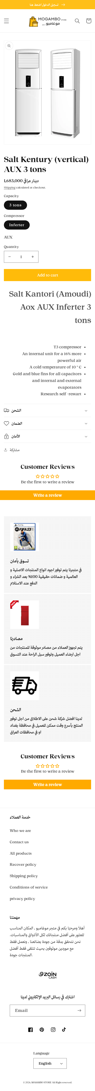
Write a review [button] (47, 495)
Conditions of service (29, 887)
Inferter (16, 225)
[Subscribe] (79, 1010)
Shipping (9, 187)
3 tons (15, 205)
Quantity (11, 247)
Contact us (19, 842)
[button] (6, 20)
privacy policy (22, 898)
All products (21, 853)
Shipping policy (24, 876)
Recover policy (23, 864)
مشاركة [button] (14, 450)
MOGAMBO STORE (41, 1082)
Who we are (20, 830)
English (45, 1063)
